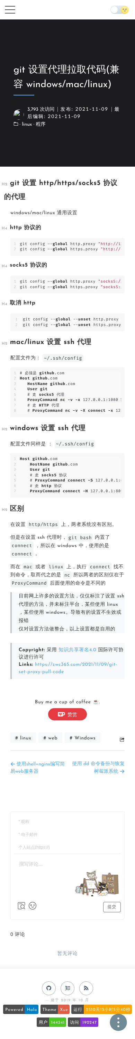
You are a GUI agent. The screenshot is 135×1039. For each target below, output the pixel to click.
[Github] (49, 988)
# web (50, 738)
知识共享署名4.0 (77, 650)
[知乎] (67, 988)
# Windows (83, 738)
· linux (27, 124)
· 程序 (40, 124)
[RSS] (86, 988)
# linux (23, 738)
